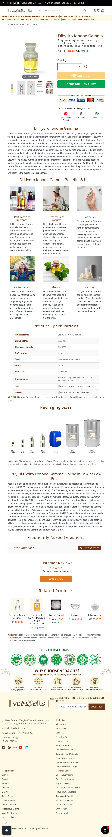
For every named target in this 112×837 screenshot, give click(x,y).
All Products (61, 728)
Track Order (76, 20)
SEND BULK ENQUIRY (81, 84)
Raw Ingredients (34, 16)
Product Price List (64, 804)
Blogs (66, 19)
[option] (12, 88)
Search (5, 779)
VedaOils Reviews (10, 813)
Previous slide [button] (6, 608)
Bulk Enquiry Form (64, 775)
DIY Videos (7, 792)
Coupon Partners (9, 804)
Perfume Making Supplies (67, 766)
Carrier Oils (61, 732)
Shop (5, 16)
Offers (57, 19)
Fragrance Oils (10, 19)
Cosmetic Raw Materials (67, 754)
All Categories (62, 724)
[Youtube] (15, 3)
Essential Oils (62, 737)
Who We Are (90, 19)
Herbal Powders (63, 745)
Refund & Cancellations (66, 792)
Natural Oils (17, 16)
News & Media (8, 800)
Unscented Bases (29, 19)
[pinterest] (7, 3)
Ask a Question (91, 547)
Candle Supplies (85, 16)
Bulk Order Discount (65, 779)
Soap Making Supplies (66, 758)
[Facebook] (3, 3)
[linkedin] (19, 3)
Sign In (5, 775)
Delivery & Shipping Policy (68, 787)
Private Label (62, 813)
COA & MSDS (62, 808)
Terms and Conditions (66, 796)
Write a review (56, 579)
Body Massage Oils (64, 749)
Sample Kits (45, 19)
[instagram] (11, 3)
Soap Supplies (68, 16)
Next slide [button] (106, 608)
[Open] (6, 830)
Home (10, 24)
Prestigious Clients (10, 808)
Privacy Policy (8, 817)
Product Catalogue (64, 800)
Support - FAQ (62, 783)
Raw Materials (51, 16)
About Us (6, 783)
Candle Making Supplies (67, 762)
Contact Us (7, 787)
